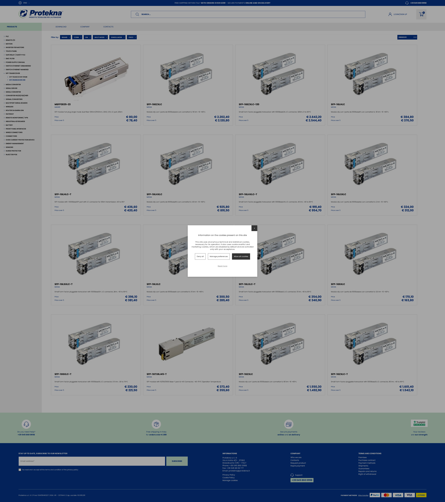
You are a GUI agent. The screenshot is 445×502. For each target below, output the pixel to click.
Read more (222, 266)
